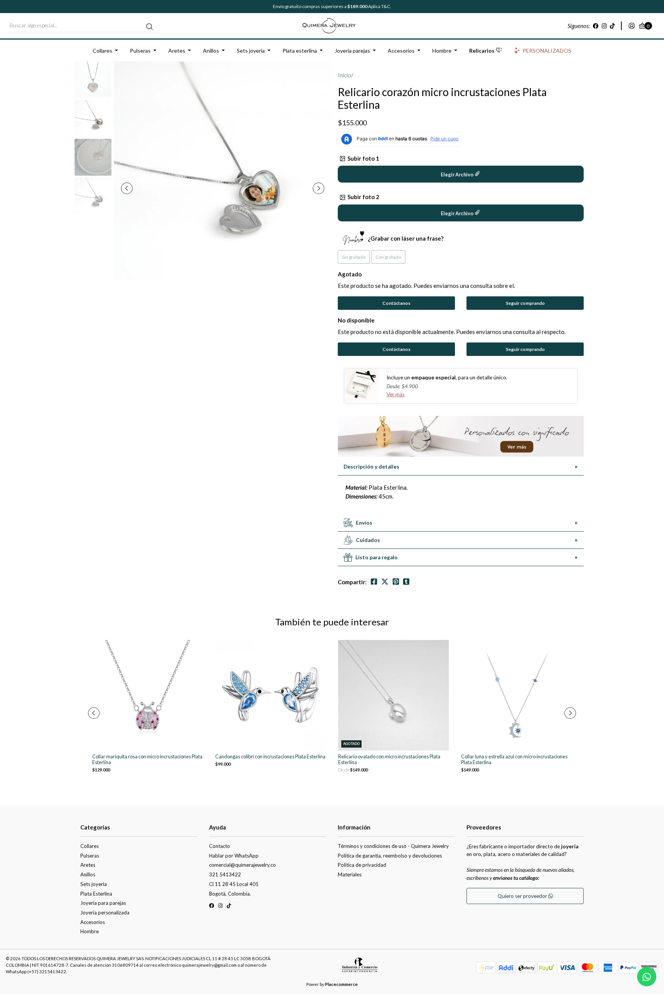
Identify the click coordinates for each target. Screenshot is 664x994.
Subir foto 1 (363, 158)
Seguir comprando (525, 303)
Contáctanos (396, 303)
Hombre (442, 50)
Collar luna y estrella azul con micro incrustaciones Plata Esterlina (514, 759)
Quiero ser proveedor (523, 896)
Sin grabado (353, 257)
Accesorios (401, 50)
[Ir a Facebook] (596, 25)
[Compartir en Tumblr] (406, 581)
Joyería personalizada (104, 912)
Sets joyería (251, 50)
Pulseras (140, 50)
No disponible (356, 320)
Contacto (219, 846)
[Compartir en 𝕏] (384, 581)
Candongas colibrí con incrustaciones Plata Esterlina (270, 757)
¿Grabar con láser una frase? (405, 238)
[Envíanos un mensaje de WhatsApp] (646, 976)
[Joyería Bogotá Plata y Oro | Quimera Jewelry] (332, 25)
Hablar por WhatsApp (234, 856)
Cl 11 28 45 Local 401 (234, 884)
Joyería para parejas (103, 903)
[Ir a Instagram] (604, 25)
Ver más (396, 394)
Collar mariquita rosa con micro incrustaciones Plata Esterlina (147, 759)
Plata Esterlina (96, 894)
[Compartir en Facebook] (374, 581)
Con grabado (388, 257)
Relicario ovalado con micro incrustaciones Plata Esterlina (389, 759)
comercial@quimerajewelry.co (242, 865)
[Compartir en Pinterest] (396, 581)
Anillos (211, 50)
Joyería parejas (352, 50)
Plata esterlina (299, 50)
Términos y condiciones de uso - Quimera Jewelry (393, 846)
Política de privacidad (362, 865)
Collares (102, 50)
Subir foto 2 (363, 196)
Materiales (350, 874)
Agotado (350, 274)
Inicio (344, 74)
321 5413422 (225, 874)
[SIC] (359, 967)
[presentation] (127, 188)
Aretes (176, 50)
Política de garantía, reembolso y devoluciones (390, 856)
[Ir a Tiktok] (612, 25)
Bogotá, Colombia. (230, 894)
